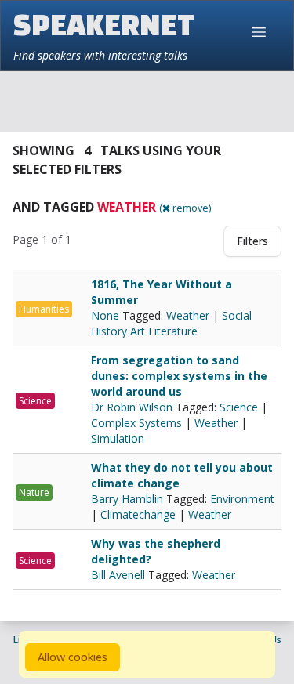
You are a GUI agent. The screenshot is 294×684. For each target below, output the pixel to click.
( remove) (185, 208)
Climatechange (138, 514)
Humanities (44, 309)
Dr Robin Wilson (133, 407)
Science (35, 400)
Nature (34, 492)
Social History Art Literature (171, 323)
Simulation (117, 438)
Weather (187, 315)
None (106, 315)
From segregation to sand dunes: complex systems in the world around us (179, 376)
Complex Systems (136, 422)
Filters (252, 240)
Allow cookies (72, 657)
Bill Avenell (119, 574)
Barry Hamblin (128, 498)
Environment (242, 498)
